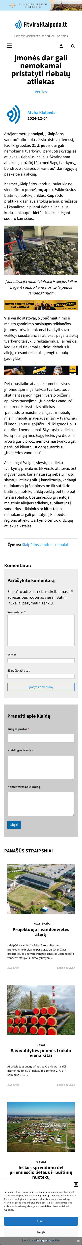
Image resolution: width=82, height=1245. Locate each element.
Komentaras (16, 612)
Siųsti (14, 824)
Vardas (12, 655)
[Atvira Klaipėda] (41, 28)
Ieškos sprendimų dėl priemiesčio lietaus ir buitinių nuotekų (41, 1172)
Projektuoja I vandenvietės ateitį (41, 932)
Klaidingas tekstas (20, 750)
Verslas (41, 92)
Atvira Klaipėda (41, 113)
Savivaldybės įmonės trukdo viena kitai (41, 1053)
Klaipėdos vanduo (37, 545)
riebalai (61, 545)
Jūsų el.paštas (18, 729)
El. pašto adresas (18, 670)
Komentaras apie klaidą (24, 787)
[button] (76, 1184)
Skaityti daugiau (66, 968)
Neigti (41, 1232)
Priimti (41, 1221)
